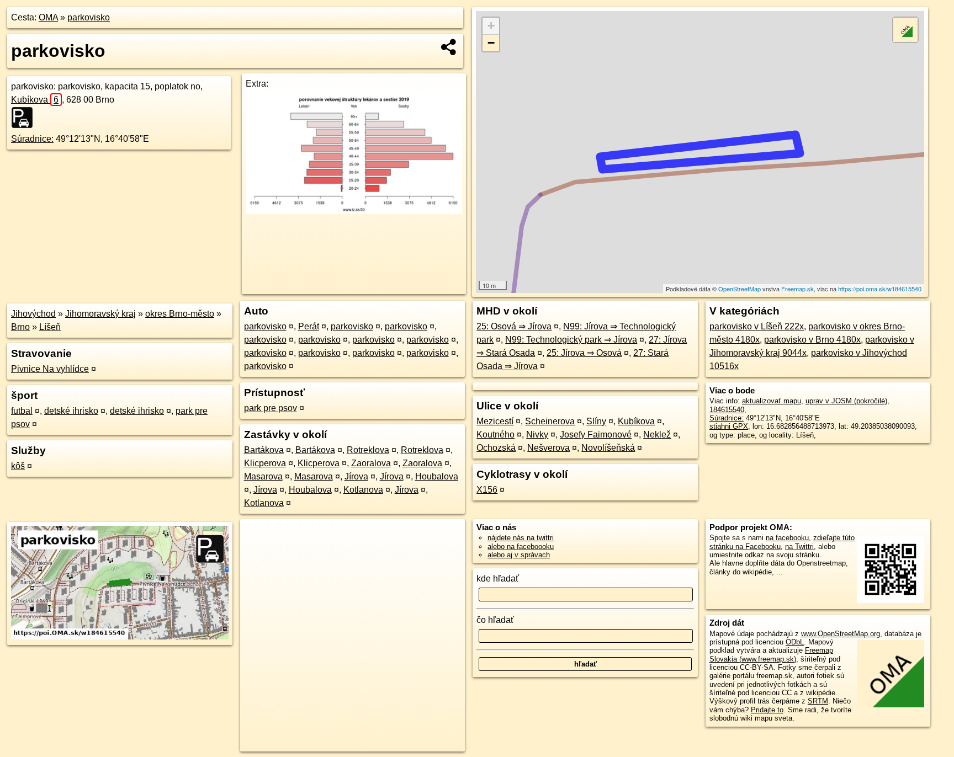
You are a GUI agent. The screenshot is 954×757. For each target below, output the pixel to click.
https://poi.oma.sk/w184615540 (879, 288)
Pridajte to (767, 710)
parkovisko (88, 17)
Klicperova (265, 463)
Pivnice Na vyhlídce (50, 369)
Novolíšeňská (608, 447)
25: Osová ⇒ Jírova (514, 326)
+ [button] (491, 26)
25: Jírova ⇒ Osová (584, 353)
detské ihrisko (71, 410)
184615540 (726, 410)
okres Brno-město (179, 313)
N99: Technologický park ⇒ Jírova (571, 339)
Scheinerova (550, 421)
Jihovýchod (33, 313)
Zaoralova (371, 463)
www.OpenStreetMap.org (840, 634)
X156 (486, 489)
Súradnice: (32, 138)
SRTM (818, 701)
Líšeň (50, 327)
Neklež (657, 434)
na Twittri (799, 546)
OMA (48, 17)
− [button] (491, 43)
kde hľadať (497, 578)
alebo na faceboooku (520, 546)
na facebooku (787, 538)
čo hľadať (495, 620)
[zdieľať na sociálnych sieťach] (449, 47)
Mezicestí (494, 421)
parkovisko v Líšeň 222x (756, 326)
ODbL (795, 642)
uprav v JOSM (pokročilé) (846, 401)
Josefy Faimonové (596, 434)
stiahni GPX (728, 426)
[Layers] (905, 30)
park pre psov (270, 408)
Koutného (495, 434)
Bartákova (264, 450)
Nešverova (548, 447)
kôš (18, 466)
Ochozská (496, 447)
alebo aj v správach (518, 555)
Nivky (537, 434)
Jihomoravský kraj (100, 313)
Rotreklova (368, 450)
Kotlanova (363, 489)
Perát (308, 326)
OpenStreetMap (739, 288)
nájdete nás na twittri (520, 538)
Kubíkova (35, 99)
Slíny (596, 421)
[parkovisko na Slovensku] (25, 117)
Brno (20, 327)
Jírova (356, 476)
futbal (22, 410)
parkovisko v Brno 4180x (812, 339)
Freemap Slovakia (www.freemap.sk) (771, 654)
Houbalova (436, 476)
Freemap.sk (797, 288)
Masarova (263, 476)
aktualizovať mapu (771, 401)
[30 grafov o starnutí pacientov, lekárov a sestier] (354, 211)
